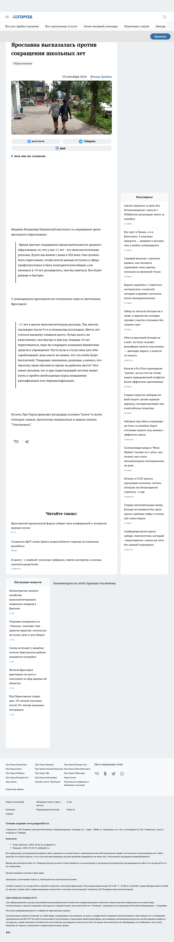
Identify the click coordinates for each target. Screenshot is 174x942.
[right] (170, 26)
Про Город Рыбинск (15, 773)
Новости (71, 809)
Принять (160, 36)
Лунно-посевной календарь (101, 26)
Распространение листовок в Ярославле (25, 873)
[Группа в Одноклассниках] (105, 773)
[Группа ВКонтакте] (36, 141)
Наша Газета (70, 777)
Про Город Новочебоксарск (77, 769)
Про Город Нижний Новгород (49, 769)
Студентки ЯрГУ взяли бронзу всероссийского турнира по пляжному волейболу (55, 546)
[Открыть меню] (7, 16)
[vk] (16, 441)
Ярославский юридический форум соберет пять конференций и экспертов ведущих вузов (59, 527)
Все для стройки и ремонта (22, 26)
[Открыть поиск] (164, 16)
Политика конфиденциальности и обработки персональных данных (38, 910)
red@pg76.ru (43, 848)
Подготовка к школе (136, 26)
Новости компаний (15, 802)
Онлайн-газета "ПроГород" (48, 781)
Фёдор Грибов (101, 77)
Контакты (10, 809)
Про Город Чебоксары (74, 773)
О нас (69, 802)
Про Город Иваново (44, 764)
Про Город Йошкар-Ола (75, 764)
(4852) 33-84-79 (29, 848)
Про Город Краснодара (46, 777)
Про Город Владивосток (17, 777)
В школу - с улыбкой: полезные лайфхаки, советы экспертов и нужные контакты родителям (56, 564)
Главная (9, 813)
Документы (11, 781)
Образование (22, 63)
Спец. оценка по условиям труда (21, 897)
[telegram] (28, 441)
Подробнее (161, 905)
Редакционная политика (47, 809)
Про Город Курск (14, 769)
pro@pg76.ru (50, 844)
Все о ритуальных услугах (61, 26)
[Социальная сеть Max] (61, 148)
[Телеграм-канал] (87, 141)
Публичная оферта (15, 789)
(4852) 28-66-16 (35, 844)
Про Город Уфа (42, 773)
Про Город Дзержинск (16, 764)
